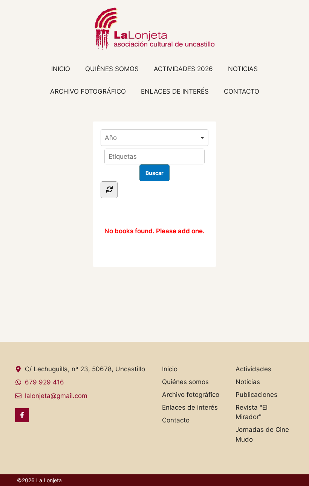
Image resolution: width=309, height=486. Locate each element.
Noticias (243, 69)
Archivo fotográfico (88, 91)
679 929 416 (44, 382)
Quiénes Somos (112, 69)
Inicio (60, 69)
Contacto (241, 91)
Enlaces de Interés (175, 91)
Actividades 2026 (183, 69)
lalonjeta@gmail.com (56, 395)
